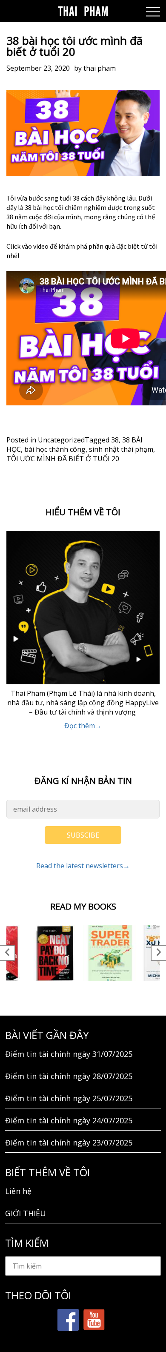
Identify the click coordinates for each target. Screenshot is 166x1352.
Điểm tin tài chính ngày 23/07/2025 (68, 1142)
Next (158, 953)
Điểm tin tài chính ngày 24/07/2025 (68, 1120)
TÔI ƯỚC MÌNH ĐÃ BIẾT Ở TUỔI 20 (62, 458)
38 (115, 440)
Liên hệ (18, 1191)
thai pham (99, 68)
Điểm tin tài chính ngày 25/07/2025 (68, 1098)
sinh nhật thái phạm (121, 449)
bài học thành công (55, 449)
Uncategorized (61, 440)
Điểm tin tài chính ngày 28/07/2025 (68, 1076)
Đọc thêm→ (83, 725)
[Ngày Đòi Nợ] (55, 953)
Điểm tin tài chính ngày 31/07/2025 (68, 1054)
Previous (7, 953)
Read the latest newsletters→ (83, 865)
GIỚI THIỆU (25, 1213)
